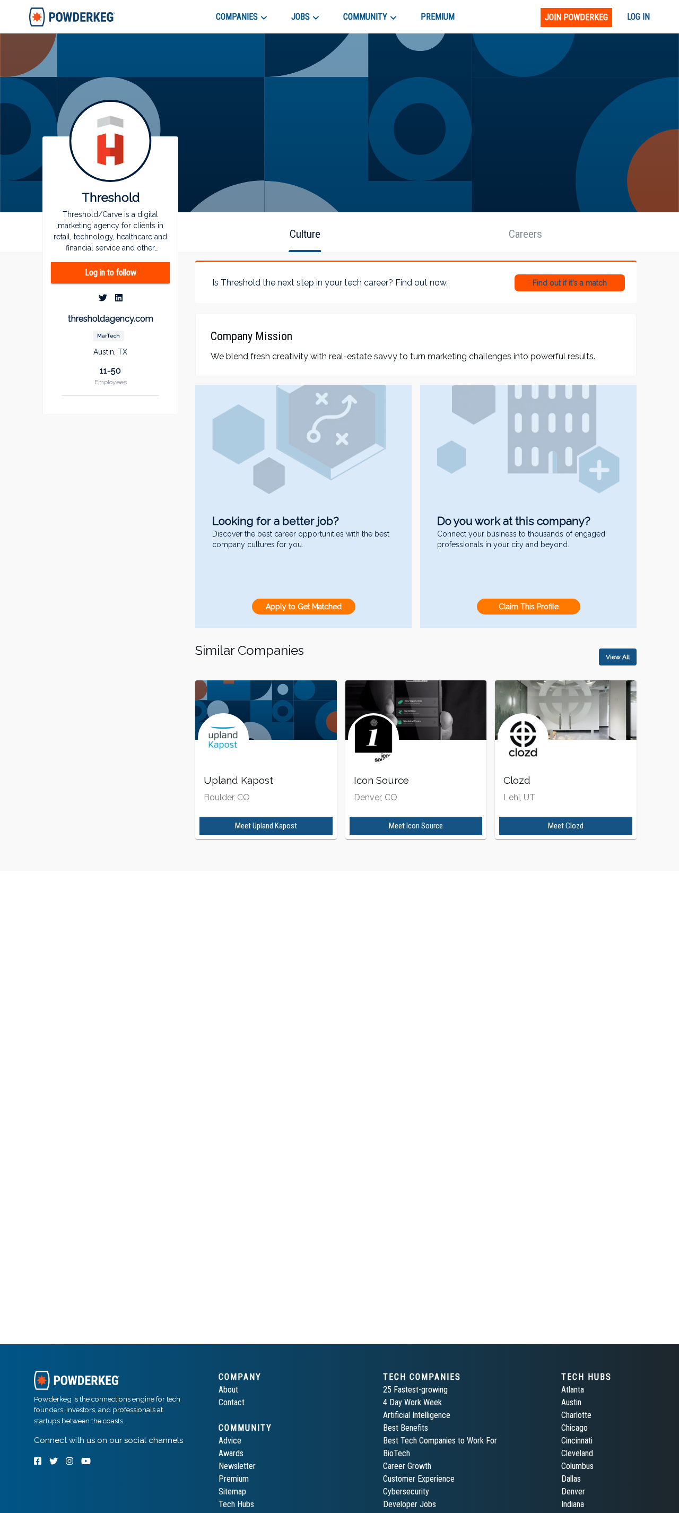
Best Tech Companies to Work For (440, 1441)
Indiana (572, 1504)
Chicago (574, 1428)
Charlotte (576, 1415)
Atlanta (572, 1390)
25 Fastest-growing (415, 1390)
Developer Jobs (409, 1504)
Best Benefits (405, 1428)
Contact (232, 1402)
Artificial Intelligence (416, 1415)
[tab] (72, 16)
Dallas (571, 1479)
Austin (571, 1402)
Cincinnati (577, 1441)
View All (618, 657)
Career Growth (407, 1466)
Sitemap (232, 1491)
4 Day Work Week (412, 1402)
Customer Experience (419, 1479)
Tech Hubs (236, 1504)
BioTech (396, 1453)
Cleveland (577, 1453)
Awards (231, 1453)
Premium (234, 1479)
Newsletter (237, 1466)
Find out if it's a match (570, 283)
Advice (230, 1441)
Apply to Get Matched (304, 606)
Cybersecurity (406, 1491)
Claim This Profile (529, 606)
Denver (573, 1491)
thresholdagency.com (110, 319)
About (228, 1390)
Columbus (577, 1466)
